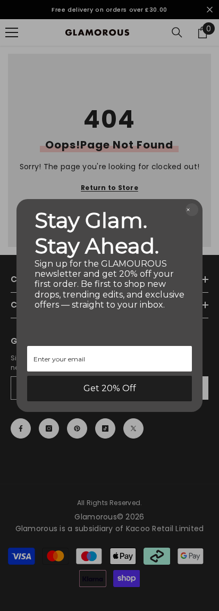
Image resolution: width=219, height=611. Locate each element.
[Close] (192, 209)
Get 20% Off (109, 388)
